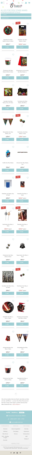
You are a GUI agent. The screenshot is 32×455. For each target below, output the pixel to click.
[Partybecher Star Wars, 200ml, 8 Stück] (8, 248)
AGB (26, 436)
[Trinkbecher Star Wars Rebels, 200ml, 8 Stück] (8, 63)
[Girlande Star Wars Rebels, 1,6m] (22, 155)
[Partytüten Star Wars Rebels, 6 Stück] (22, 32)
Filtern (5, 14)
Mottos (16, 434)
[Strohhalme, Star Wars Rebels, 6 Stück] (22, 125)
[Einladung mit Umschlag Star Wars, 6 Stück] (22, 309)
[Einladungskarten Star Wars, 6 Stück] (8, 340)
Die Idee (26, 429)
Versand (5, 429)
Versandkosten (25, 447)
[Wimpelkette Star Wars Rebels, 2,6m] (8, 125)
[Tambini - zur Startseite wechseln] (16, 5)
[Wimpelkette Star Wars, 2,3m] (22, 340)
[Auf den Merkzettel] (13, 24)
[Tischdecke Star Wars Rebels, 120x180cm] (22, 94)
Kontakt (5, 440)
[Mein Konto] (25, 2)
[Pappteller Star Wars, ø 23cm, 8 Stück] (8, 309)
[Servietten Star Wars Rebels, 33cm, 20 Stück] (8, 94)
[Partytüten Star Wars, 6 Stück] (22, 186)
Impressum (26, 431)
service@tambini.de (17, 422)
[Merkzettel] (21, 2)
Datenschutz (26, 434)
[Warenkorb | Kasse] (29, 2)
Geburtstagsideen (15, 429)
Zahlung (5, 431)
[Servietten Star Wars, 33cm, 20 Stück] (8, 279)
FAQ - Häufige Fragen (5, 437)
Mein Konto (5, 434)
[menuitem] (2, 2)
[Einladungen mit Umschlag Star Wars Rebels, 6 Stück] (22, 63)
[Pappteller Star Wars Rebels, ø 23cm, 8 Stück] (8, 32)
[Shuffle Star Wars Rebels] (8, 155)
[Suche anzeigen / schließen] (18, 2)
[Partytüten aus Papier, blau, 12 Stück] (8, 186)
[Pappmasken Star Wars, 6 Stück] (22, 248)
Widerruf (26, 439)
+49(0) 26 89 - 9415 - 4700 (17, 419)
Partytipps (15, 431)
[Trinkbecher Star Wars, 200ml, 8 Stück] (8, 371)
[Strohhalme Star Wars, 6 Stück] (8, 217)
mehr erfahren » (16, 404)
